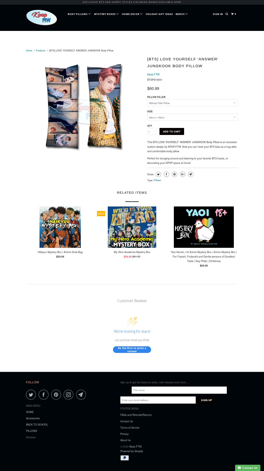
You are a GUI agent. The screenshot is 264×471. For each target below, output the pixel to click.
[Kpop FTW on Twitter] (32, 394)
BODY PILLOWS (78, 14)
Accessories (33, 418)
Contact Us (126, 421)
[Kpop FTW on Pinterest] (57, 394)
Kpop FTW (153, 74)
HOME (30, 412)
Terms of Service (130, 427)
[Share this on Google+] (182, 174)
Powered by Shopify (131, 451)
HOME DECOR (131, 14)
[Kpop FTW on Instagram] (69, 394)
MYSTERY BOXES (105, 14)
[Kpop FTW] (44, 17)
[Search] (227, 14)
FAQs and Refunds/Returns (136, 415)
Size (150, 111)
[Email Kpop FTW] (82, 394)
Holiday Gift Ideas (159, 14)
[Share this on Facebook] (166, 174)
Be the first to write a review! (132, 349)
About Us (125, 440)
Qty (149, 125)
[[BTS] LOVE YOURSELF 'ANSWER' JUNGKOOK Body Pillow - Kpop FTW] (85, 106)
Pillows (157, 180)
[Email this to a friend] (190, 174)
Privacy (124, 434)
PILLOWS (31, 431)
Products (40, 50)
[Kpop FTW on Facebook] (44, 394)
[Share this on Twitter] (158, 174)
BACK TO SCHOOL (37, 424)
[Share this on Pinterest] (174, 174)
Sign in (218, 14)
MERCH (180, 14)
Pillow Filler (156, 97)
